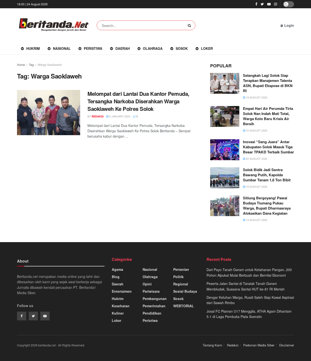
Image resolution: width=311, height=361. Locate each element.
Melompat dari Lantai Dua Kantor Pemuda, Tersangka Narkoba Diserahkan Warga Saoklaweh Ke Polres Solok (138, 101)
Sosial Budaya (185, 291)
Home (21, 64)
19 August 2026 (256, 97)
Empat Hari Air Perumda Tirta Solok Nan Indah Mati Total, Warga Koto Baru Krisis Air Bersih (268, 116)
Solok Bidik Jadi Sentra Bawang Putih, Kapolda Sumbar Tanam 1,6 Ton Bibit (267, 175)
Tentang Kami (212, 345)
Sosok (182, 48)
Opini (147, 284)
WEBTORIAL (183, 305)
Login (288, 25)
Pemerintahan (154, 305)
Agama (117, 269)
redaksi (98, 116)
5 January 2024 (119, 116)
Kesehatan (121, 305)
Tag (31, 64)
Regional (180, 284)
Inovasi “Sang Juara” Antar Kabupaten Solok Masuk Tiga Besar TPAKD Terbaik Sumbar (268, 147)
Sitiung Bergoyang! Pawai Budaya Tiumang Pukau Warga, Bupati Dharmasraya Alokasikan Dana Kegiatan (267, 205)
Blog (116, 276)
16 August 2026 (256, 130)
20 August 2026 (256, 158)
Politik (178, 276)
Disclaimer (286, 345)
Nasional (62, 48)
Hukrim (33, 48)
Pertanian (181, 269)
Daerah (122, 48)
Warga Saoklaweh (50, 64)
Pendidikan (152, 313)
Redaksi (232, 345)
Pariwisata (151, 291)
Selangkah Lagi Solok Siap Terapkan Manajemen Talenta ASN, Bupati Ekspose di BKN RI (268, 83)
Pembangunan (155, 298)
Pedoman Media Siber (258, 345)
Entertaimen (122, 291)
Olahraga (153, 48)
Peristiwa (93, 48)
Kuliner (118, 313)
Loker (207, 48)
